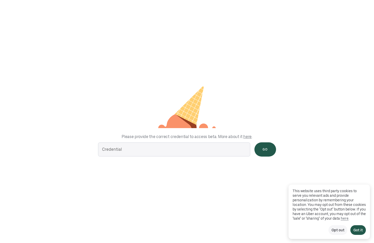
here (247, 136)
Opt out (338, 230)
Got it (358, 230)
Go (265, 149)
